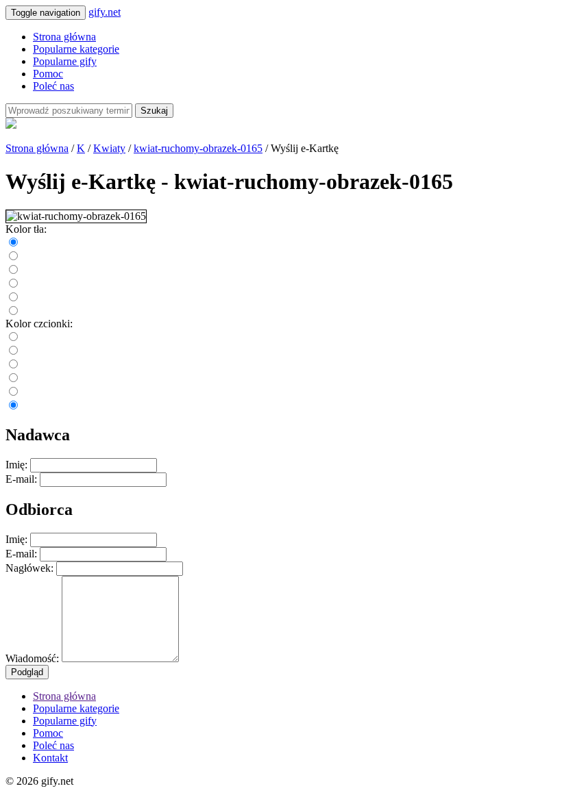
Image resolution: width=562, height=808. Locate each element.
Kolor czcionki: (39, 323)
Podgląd (27, 672)
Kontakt (50, 757)
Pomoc (48, 73)
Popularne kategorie (76, 49)
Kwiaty (109, 148)
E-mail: (21, 479)
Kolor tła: (26, 229)
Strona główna (64, 36)
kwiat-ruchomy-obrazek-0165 (198, 148)
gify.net (104, 12)
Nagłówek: (29, 568)
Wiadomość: (32, 658)
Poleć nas (53, 86)
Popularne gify (65, 61)
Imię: (16, 464)
